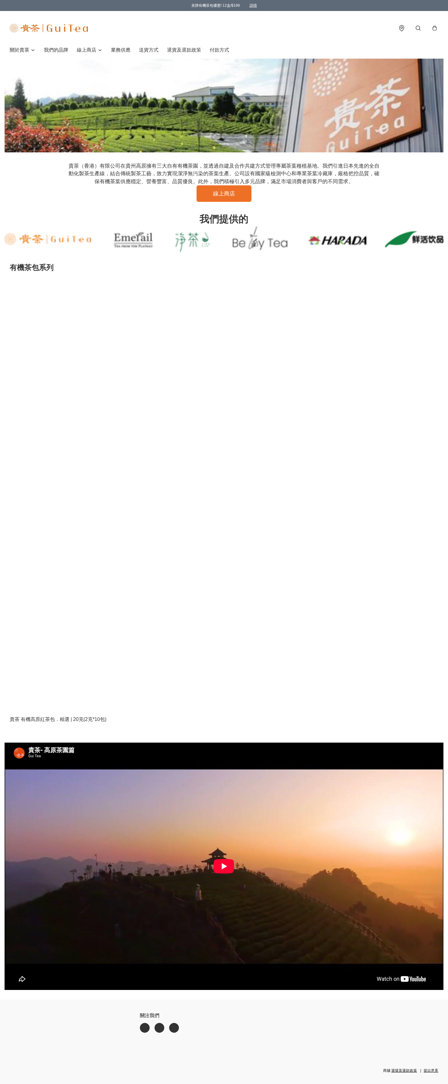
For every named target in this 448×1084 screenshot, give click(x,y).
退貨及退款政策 (184, 50)
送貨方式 (148, 50)
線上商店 (224, 194)
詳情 (253, 5)
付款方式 (219, 50)
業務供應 (120, 50)
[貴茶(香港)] (49, 28)
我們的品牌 (56, 50)
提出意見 (431, 1070)
